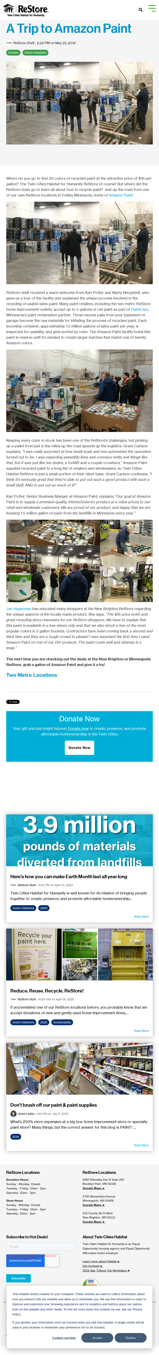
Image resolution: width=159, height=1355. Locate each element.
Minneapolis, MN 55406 (98, 1200)
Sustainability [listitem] (62, 1022)
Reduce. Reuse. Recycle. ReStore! (47, 991)
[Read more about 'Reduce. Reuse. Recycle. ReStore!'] (79, 954)
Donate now (78, 728)
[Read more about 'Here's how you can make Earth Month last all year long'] (79, 840)
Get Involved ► (93, 1266)
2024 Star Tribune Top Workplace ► (106, 1270)
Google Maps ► (94, 1188)
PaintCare (139, 309)
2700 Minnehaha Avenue (99, 1196)
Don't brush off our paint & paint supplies (53, 1105)
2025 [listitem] (43, 1022)
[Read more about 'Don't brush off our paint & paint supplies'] (79, 1069)
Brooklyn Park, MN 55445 (99, 1183)
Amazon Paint (121, 195)
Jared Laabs (26, 1113)
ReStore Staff (23, 43)
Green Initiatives (35, 53)
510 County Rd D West (98, 1213)
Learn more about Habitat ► (101, 1261)
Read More (141, 916)
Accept (97, 1337)
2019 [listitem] (15, 1137)
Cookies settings (64, 1337)
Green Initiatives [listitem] (23, 908)
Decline (131, 1337)
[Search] (140, 10)
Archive (13, 53)
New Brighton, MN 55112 (99, 1217)
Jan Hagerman (18, 608)
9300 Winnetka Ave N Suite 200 (103, 1179)
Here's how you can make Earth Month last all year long (68, 876)
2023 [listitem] (43, 908)
